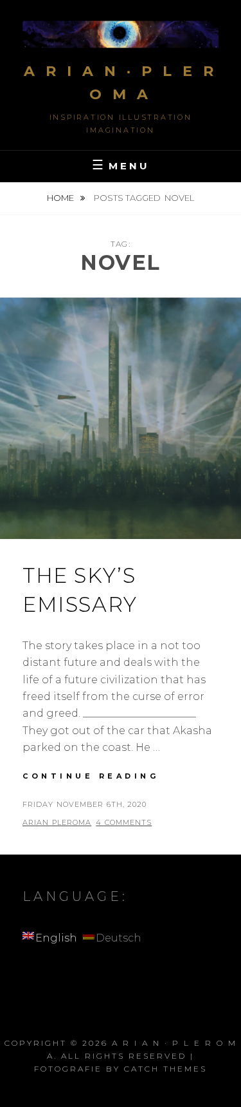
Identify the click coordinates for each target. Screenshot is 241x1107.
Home (61, 198)
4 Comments (124, 822)
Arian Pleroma (56, 822)
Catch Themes (165, 1069)
